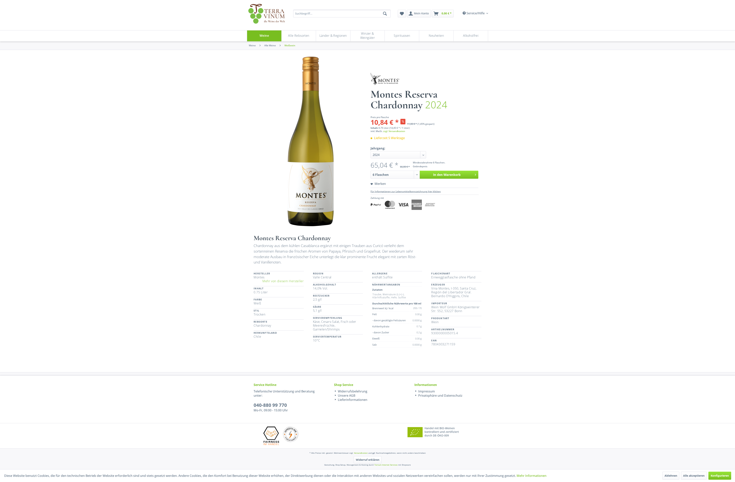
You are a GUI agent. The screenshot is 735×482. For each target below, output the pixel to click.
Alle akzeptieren (694, 475)
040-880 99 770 (270, 405)
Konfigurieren (720, 475)
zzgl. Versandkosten (394, 131)
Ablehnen (671, 475)
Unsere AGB (346, 395)
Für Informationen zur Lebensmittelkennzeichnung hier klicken (406, 191)
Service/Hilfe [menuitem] (475, 13)
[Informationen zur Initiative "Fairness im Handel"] (271, 435)
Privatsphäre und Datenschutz (439, 395)
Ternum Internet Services (386, 464)
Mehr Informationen (531, 476)
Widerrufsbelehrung (352, 391)
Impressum (426, 391)
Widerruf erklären (367, 460)
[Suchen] (385, 13)
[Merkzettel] (402, 13)
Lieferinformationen (352, 400)
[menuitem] (402, 13)
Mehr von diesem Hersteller (283, 281)
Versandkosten (361, 453)
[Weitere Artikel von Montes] (385, 79)
